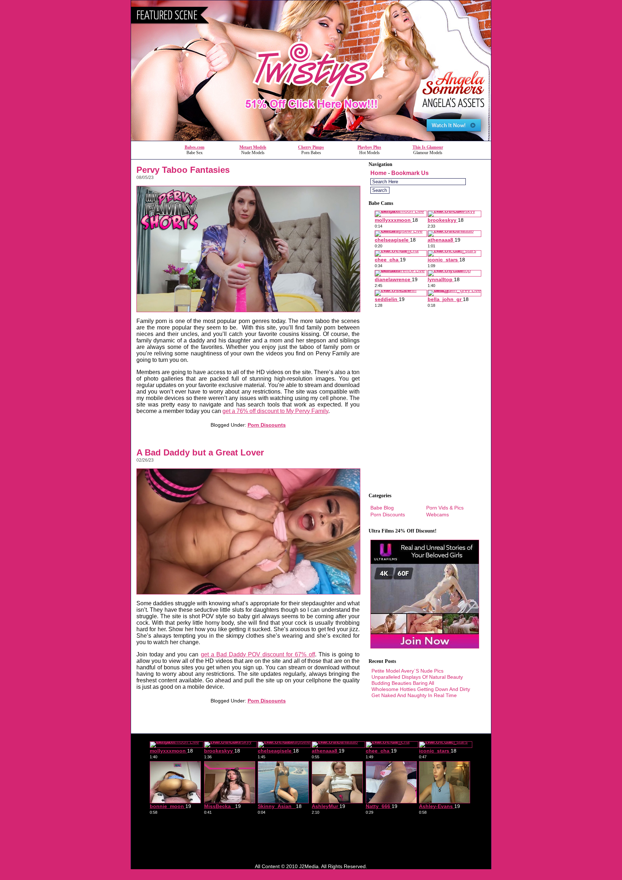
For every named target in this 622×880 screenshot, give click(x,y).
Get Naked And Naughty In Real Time (414, 695)
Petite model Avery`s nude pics (407, 671)
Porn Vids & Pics (445, 508)
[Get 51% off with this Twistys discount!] (311, 139)
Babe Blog (382, 508)
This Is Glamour (428, 147)
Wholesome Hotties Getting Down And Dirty (420, 689)
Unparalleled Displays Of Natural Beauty (417, 677)
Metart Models (252, 147)
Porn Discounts (267, 425)
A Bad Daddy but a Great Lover (200, 452)
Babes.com (194, 147)
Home (378, 173)
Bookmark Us (410, 173)
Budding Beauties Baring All (402, 683)
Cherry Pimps (311, 147)
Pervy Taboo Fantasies (183, 170)
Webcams (437, 514)
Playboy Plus (369, 147)
